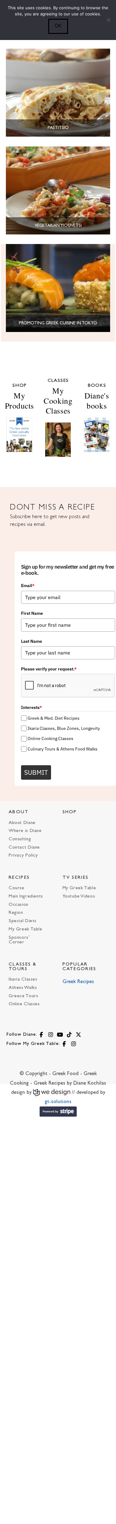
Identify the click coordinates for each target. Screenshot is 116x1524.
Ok (58, 25)
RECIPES (19, 877)
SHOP (69, 812)
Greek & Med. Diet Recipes (53, 718)
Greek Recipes (78, 981)
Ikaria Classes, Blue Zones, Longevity (64, 728)
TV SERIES (75, 877)
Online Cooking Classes (50, 738)
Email (28, 585)
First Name (32, 613)
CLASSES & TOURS (23, 966)
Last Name (31, 641)
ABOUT (19, 812)
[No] (108, 20)
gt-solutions (58, 1101)
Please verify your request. (49, 669)
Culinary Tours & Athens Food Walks (62, 749)
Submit (36, 772)
